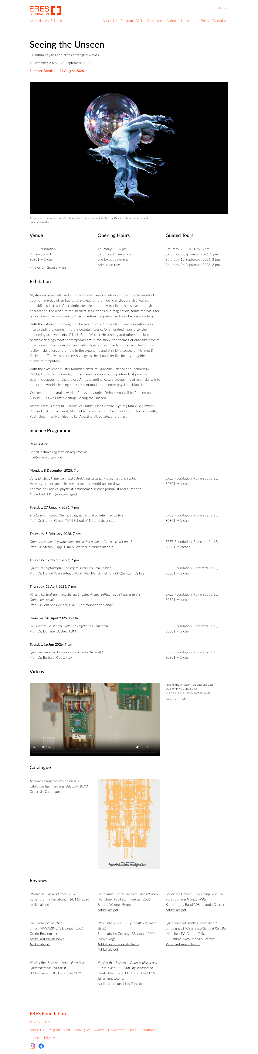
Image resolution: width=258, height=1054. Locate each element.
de (219, 7)
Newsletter (189, 21)
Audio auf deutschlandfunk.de (120, 984)
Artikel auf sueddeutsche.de (118, 944)
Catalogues (155, 21)
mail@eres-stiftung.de (46, 457)
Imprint (35, 1038)
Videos (172, 21)
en (226, 7)
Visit (139, 21)
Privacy (49, 1038)
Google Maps (57, 267)
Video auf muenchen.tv (183, 944)
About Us (110, 21)
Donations (220, 21)
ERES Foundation (48, 1013)
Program (127, 21)
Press (205, 21)
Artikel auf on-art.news (47, 939)
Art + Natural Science (46, 21)
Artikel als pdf (40, 905)
